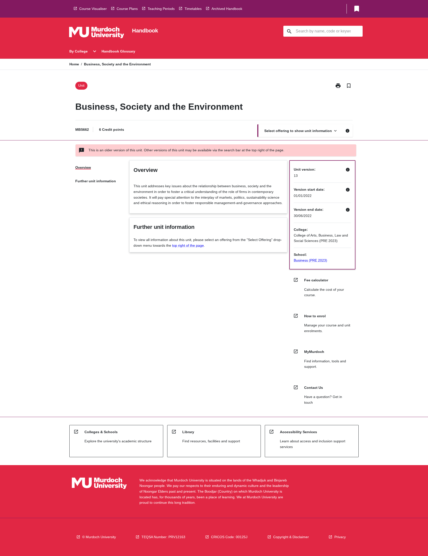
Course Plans (127, 9)
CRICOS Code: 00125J (229, 537)
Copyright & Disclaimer (291, 537)
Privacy (340, 537)
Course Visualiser (93, 9)
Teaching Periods (161, 9)
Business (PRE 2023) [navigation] (310, 260)
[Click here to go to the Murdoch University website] (96, 33)
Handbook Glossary (118, 51)
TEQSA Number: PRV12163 (163, 537)
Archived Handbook (227, 9)
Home (74, 64)
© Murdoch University (99, 537)
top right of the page (188, 245)
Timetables (193, 9)
